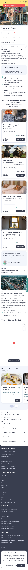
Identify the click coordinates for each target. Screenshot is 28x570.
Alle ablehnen (9, 565)
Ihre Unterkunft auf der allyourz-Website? (12, 535)
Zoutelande (4, 485)
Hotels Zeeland (5, 456)
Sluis (2, 480)
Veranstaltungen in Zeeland (8, 518)
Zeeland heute (5, 516)
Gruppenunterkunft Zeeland (8, 468)
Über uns (3, 545)
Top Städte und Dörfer (8, 472)
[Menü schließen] (2, 2)
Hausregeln (6, 436)
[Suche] (21, 2)
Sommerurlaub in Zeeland (8, 526)
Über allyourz (5, 532)
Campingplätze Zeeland (7, 454)
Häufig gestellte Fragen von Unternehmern (12, 540)
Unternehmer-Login (6, 542)
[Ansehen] (10, 23)
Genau (20, 565)
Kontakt (3, 547)
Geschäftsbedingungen (9, 441)
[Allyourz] (6, 2)
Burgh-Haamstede (6, 499)
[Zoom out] (24, 330)
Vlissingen (4, 492)
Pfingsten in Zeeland (6, 523)
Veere (3, 487)
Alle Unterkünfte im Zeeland (8, 451)
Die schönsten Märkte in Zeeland (10, 521)
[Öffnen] (24, 325)
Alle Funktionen (14, 46)
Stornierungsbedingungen (10, 428)
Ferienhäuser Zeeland (7, 461)
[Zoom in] (24, 328)
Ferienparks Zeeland (6, 463)
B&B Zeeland (4, 459)
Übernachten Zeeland (8, 448)
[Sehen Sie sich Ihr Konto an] (23, 2)
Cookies (7, 555)
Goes (2, 497)
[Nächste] (25, 16)
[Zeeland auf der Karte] (26, 2)
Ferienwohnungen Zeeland (8, 466)
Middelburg (4, 478)
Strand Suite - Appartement (12, 196)
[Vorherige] (2, 16)
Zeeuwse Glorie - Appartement (13, 125)
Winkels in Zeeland (6, 514)
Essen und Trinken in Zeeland (9, 509)
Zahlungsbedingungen (9, 432)
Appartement (7, 160)
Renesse (3, 490)
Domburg (3, 482)
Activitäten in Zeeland (7, 511)
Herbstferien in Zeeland (7, 528)
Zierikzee (3, 475)
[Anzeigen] (14, 116)
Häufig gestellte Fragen (7, 537)
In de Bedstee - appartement (12, 232)
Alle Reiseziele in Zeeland (8, 502)
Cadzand (3, 495)
